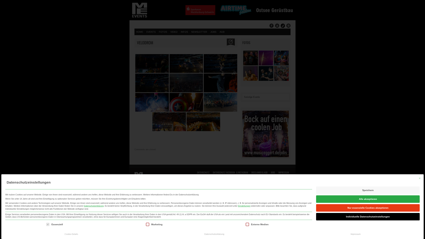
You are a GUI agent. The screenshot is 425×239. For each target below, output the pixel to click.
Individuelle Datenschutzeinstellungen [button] (368, 216)
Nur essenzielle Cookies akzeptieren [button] (367, 207)
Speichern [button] (368, 190)
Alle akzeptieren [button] (368, 199)
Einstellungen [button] (244, 206)
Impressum (356, 234)
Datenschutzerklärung (94, 206)
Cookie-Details (71, 234)
